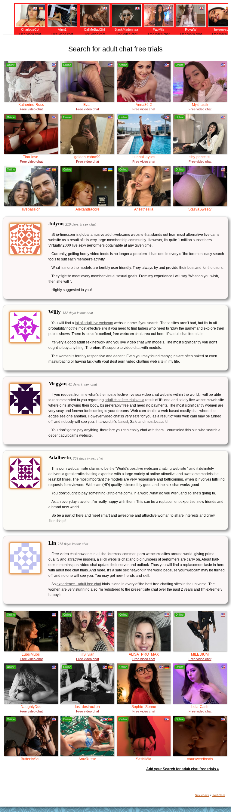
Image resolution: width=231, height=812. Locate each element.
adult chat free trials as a (124, 400)
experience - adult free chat (79, 584)
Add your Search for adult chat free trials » (182, 769)
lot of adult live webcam (94, 323)
